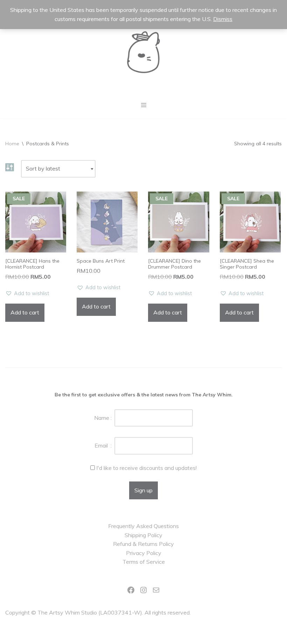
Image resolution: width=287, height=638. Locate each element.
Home (12, 143)
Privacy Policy (143, 552)
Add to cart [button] (24, 312)
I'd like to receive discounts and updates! (146, 467)
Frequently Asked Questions (143, 525)
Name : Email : (104, 431)
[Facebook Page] (131, 590)
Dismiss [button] (222, 18)
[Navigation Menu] (144, 105)
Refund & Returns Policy (143, 543)
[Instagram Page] (143, 590)
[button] (27, 293)
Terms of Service (143, 561)
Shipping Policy (143, 535)
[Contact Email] (156, 590)
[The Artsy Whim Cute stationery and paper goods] (143, 52)
